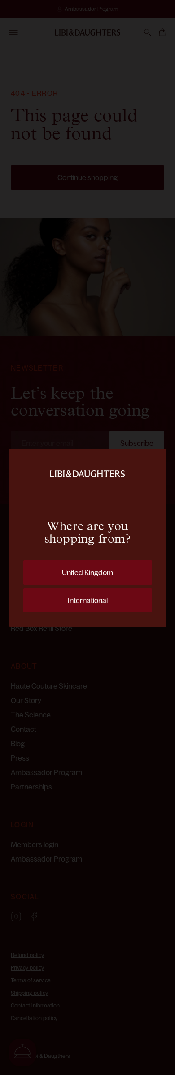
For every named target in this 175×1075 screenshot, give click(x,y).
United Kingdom (87, 572)
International (88, 600)
